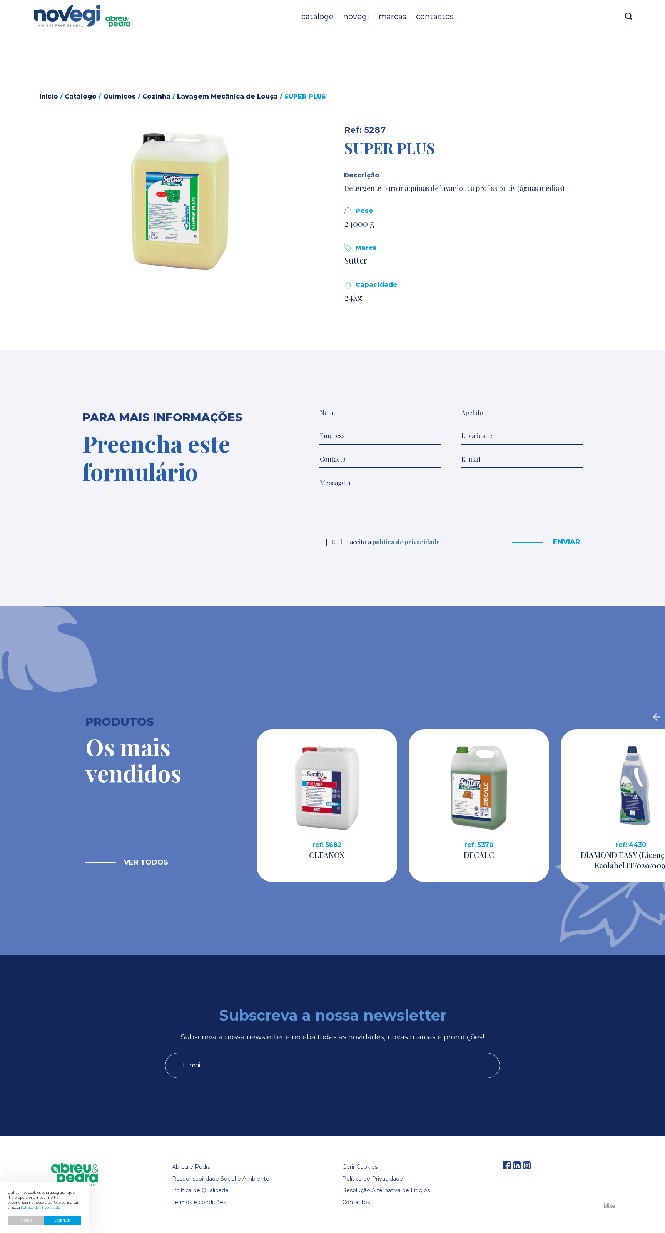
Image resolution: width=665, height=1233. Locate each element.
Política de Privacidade (372, 1178)
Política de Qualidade (200, 1190)
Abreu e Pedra (191, 1166)
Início (48, 96)
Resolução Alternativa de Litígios (386, 1190)
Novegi (356, 16)
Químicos (119, 96)
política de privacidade (406, 542)
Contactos (435, 16)
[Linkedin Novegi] (517, 1167)
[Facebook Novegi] (507, 1167)
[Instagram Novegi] (527, 1167)
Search (628, 16)
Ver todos (146, 862)
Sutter (356, 260)
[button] (180, 201)
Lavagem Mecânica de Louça (227, 96)
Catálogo (317, 16)
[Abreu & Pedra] (74, 1175)
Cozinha (156, 96)
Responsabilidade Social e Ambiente (220, 1178)
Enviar (566, 542)
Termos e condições (199, 1202)
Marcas (392, 16)
